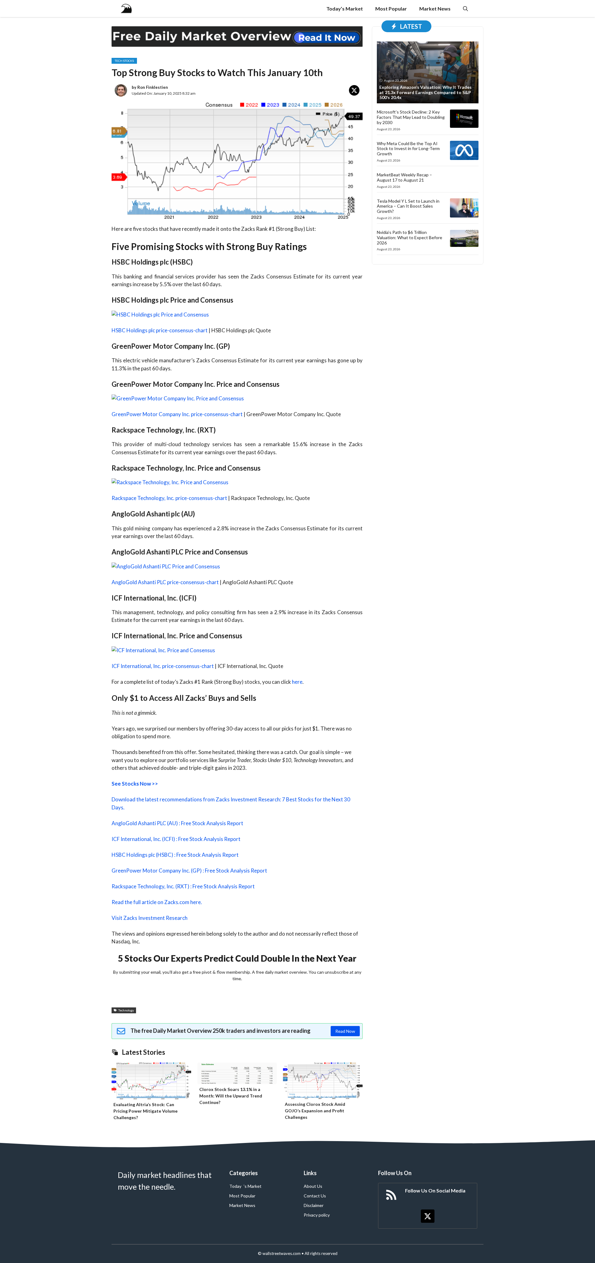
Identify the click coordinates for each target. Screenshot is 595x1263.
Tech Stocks (124, 61)
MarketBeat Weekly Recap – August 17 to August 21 (404, 177)
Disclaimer (314, 1205)
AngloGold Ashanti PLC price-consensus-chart (165, 582)
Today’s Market (344, 8)
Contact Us (315, 1195)
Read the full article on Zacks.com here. (157, 902)
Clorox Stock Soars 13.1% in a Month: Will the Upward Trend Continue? (230, 1096)
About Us (313, 1186)
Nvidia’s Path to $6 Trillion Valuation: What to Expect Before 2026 (409, 237)
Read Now (345, 1031)
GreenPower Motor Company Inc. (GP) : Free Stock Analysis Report (189, 870)
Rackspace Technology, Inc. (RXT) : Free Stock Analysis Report (183, 886)
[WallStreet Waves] (126, 8)
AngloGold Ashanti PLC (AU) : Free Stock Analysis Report (177, 823)
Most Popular (391, 8)
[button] (465, 8)
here (297, 682)
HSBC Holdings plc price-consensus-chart (160, 330)
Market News (435, 8)
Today (235, 1186)
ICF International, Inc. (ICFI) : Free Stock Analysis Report (176, 839)
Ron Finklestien (152, 87)
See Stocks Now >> (135, 783)
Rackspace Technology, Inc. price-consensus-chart (169, 498)
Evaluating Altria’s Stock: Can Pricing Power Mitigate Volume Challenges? (145, 1111)
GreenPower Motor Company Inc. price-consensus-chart (177, 414)
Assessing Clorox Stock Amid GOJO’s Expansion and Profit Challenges (315, 1110)
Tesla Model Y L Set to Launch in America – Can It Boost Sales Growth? (408, 206)
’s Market (253, 1186)
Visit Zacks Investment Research (149, 918)
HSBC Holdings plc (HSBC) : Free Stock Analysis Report (175, 854)
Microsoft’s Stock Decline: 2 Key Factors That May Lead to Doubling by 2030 (411, 117)
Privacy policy (317, 1215)
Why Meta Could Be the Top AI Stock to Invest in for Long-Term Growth (408, 148)
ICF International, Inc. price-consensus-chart (163, 666)
